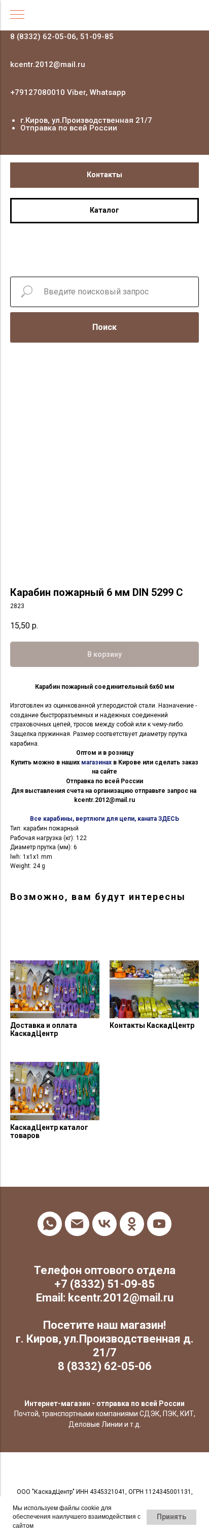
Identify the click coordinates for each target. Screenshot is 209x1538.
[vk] (104, 1224)
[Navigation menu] (17, 15)
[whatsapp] (50, 1224)
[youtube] (159, 1224)
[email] (77, 1224)
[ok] (132, 1224)
